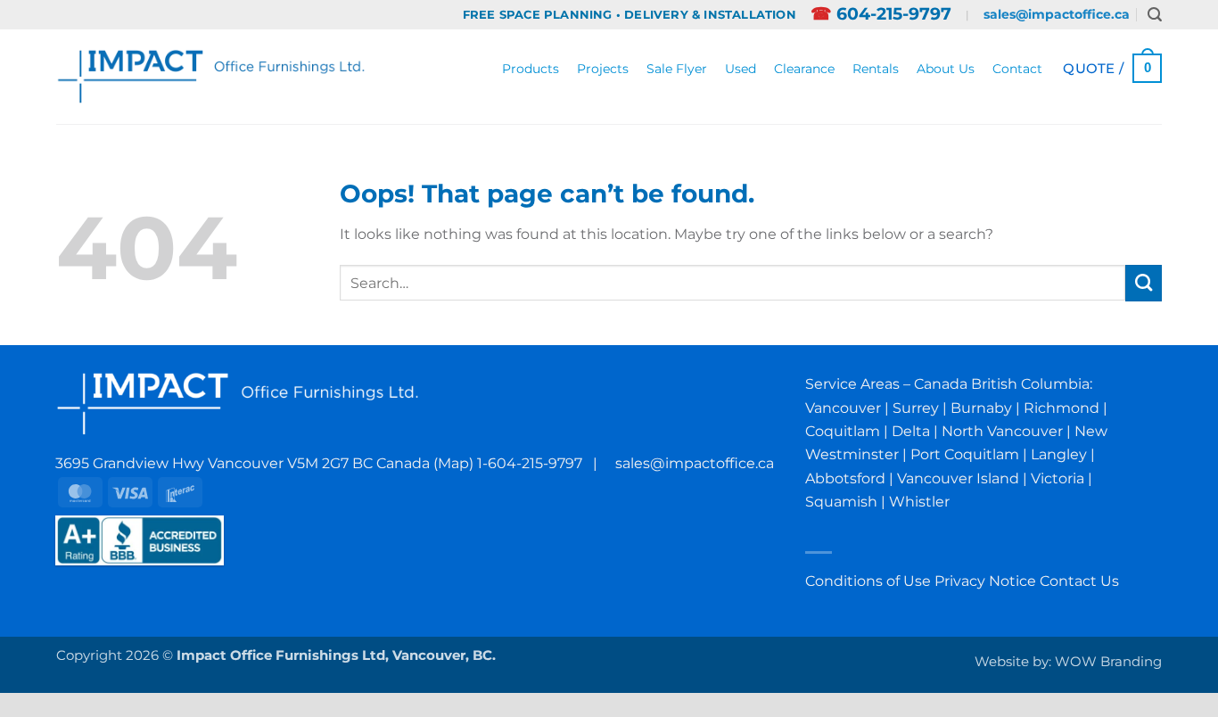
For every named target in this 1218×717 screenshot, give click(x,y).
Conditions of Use (868, 580)
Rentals (875, 69)
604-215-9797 (881, 14)
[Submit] (1143, 283)
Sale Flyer (676, 69)
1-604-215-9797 (529, 463)
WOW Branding (1108, 662)
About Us (946, 69)
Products (530, 69)
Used (740, 69)
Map (453, 463)
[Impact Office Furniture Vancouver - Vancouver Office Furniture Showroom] (211, 76)
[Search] (1155, 15)
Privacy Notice (985, 580)
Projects (603, 69)
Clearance (804, 69)
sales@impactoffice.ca (1056, 14)
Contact (1017, 69)
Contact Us (1079, 580)
